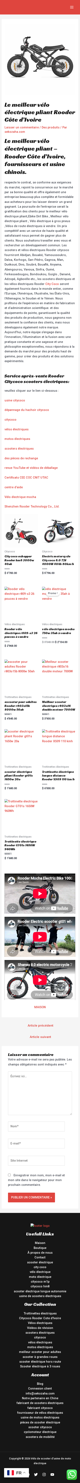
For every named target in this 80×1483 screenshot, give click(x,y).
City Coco (52, 284)
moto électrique (40, 1277)
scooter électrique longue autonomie (40, 1291)
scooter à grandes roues (40, 1357)
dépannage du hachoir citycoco (27, 410)
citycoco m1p (40, 1281)
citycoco (10, 419)
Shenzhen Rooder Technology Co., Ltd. (32, 506)
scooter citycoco (40, 1427)
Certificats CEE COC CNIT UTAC (26, 477)
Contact (40, 1257)
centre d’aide (14, 487)
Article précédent (40, 1025)
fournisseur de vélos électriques (40, 1413)
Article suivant (40, 1037)
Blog (40, 1384)
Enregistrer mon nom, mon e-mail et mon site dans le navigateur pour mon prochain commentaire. (36, 1180)
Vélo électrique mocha (20, 497)
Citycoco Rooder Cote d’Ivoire (40, 1318)
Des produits (50, 127)
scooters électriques (19, 448)
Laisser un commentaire (22, 127)
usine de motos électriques (40, 1417)
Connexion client (40, 1388)
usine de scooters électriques (40, 1296)
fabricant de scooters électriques (40, 1403)
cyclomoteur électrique (40, 1432)
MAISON (40, 1007)
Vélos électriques (40, 1323)
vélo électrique (40, 1272)
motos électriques (17, 439)
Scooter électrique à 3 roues (40, 1366)
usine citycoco (15, 400)
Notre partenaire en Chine (40, 1398)
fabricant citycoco (40, 1408)
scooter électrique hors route (40, 1361)
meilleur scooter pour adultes (40, 1352)
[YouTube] (52, 1474)
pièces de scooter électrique (40, 1422)
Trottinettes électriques (40, 1313)
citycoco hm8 (40, 1286)
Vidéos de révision (40, 1328)
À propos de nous (40, 1252)
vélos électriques (17, 429)
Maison (40, 1243)
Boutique (40, 1248)
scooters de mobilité (40, 1437)
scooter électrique (40, 1262)
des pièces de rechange (21, 458)
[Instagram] (44, 1474)
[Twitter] (36, 1474)
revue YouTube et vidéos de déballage (31, 468)
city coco (40, 1267)
